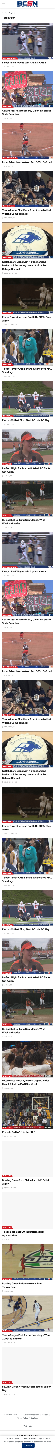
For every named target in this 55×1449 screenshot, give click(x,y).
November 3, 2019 (9, 1394)
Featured (7, 106)
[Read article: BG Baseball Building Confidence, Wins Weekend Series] (27, 499)
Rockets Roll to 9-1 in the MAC (18, 1132)
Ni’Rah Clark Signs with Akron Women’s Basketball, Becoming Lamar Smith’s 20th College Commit (25, 265)
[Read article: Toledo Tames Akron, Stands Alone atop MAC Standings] (27, 347)
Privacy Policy (22, 1418)
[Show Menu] (3, 4)
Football (7, 416)
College (7, 464)
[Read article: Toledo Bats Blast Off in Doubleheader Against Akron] (27, 1210)
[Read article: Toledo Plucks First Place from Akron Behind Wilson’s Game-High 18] (27, 189)
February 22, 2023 (9, 376)
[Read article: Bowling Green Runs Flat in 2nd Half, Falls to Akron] (27, 1159)
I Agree (28, 1445)
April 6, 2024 (8, 166)
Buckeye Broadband (31, 1415)
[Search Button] (51, 4)
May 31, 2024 (7, 118)
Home (4, 13)
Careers (45, 1415)
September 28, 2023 (10, 325)
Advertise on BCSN (12, 1415)
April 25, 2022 (8, 476)
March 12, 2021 (8, 1291)
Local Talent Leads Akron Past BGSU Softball (27, 162)
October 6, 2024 (9, 67)
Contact (34, 1418)
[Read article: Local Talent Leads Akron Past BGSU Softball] (27, 141)
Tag (10, 13)
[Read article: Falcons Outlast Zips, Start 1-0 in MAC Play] (27, 399)
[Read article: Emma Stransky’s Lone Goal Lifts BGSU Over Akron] (27, 296)
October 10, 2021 (9, 1188)
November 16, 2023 (10, 273)
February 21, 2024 (9, 218)
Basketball (8, 206)
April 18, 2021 (8, 1239)
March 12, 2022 (8, 1088)
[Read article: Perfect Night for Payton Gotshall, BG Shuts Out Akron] (27, 447)
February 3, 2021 (9, 1343)
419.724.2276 (27, 1426)
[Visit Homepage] (27, 4)
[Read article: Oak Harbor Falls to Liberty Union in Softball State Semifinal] (27, 89)
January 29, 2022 (9, 1136)
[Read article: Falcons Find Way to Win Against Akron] (27, 41)
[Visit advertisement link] (27, 1406)
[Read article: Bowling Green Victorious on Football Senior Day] (27, 1365)
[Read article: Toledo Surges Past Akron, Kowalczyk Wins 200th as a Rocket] (27, 1314)
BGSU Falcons (9, 58)
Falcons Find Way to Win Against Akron (24, 62)
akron (16, 13)
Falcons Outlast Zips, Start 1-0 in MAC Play (25, 420)
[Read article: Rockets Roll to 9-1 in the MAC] (27, 1111)
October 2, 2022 (9, 424)
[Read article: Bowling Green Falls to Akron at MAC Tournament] (27, 1262)
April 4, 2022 (8, 528)
